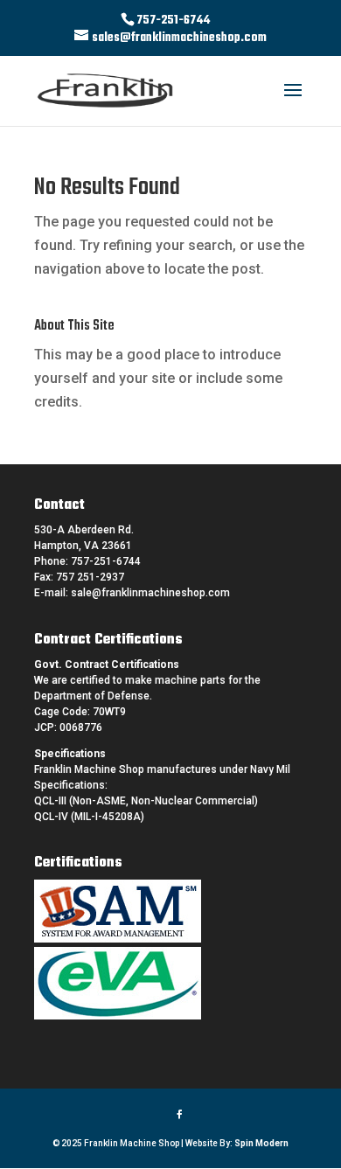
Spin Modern (261, 1143)
